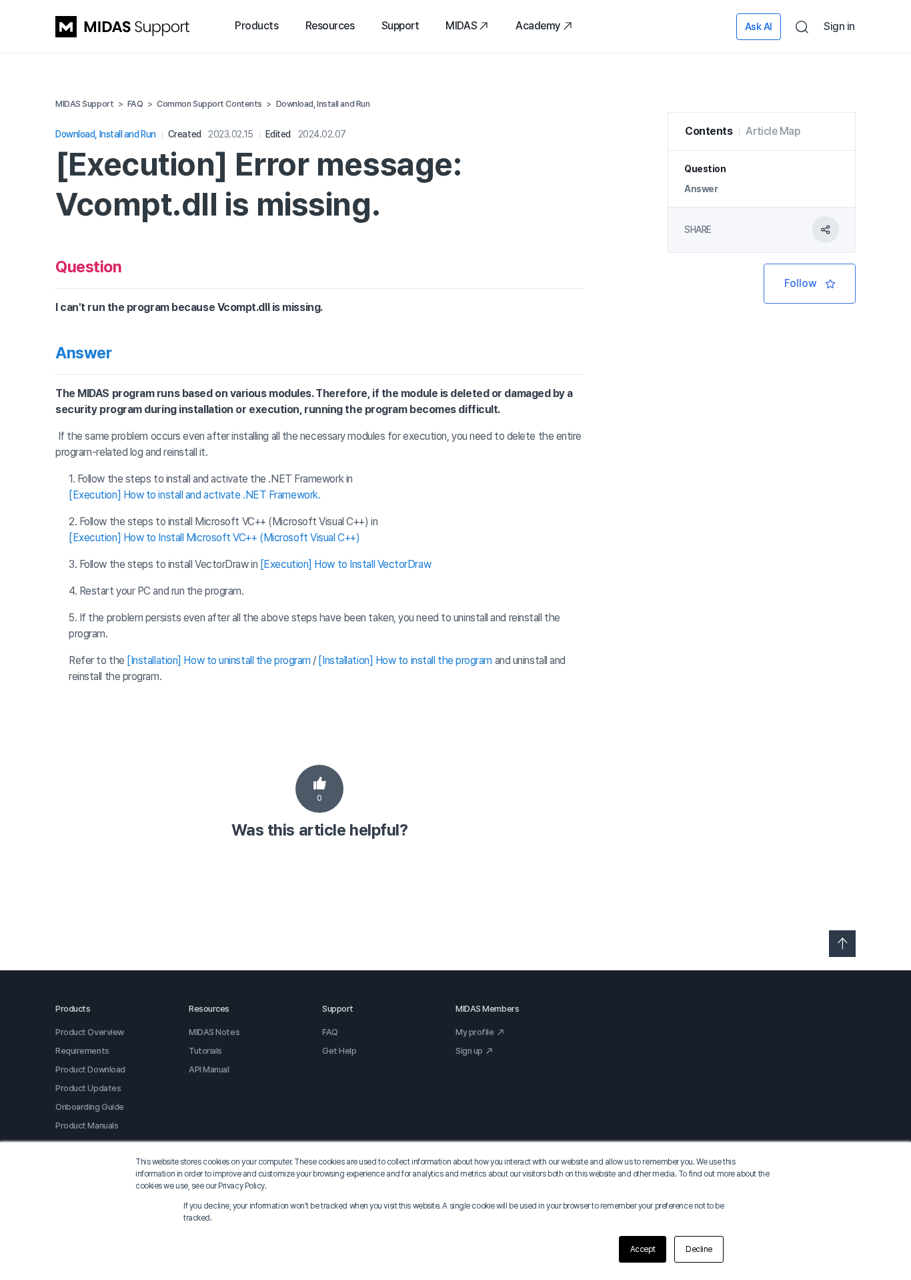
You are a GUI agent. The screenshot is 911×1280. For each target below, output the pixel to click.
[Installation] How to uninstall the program (219, 660)
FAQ (330, 1032)
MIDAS (461, 25)
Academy (538, 25)
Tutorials (205, 1051)
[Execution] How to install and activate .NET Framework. (194, 495)
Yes (319, 789)
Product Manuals (86, 1126)
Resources (330, 25)
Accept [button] (642, 1249)
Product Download (90, 1069)
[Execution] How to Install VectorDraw (345, 564)
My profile (474, 1032)
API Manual (209, 1069)
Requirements (82, 1051)
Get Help (339, 1051)
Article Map (773, 131)
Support (400, 25)
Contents (708, 131)
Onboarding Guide (89, 1107)
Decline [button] (699, 1249)
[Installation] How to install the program (405, 660)
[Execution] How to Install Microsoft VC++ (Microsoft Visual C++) (214, 537)
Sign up (469, 1051)
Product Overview (89, 1032)
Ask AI (758, 27)
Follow (809, 283)
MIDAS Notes (214, 1032)
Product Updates (88, 1088)
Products (256, 25)
